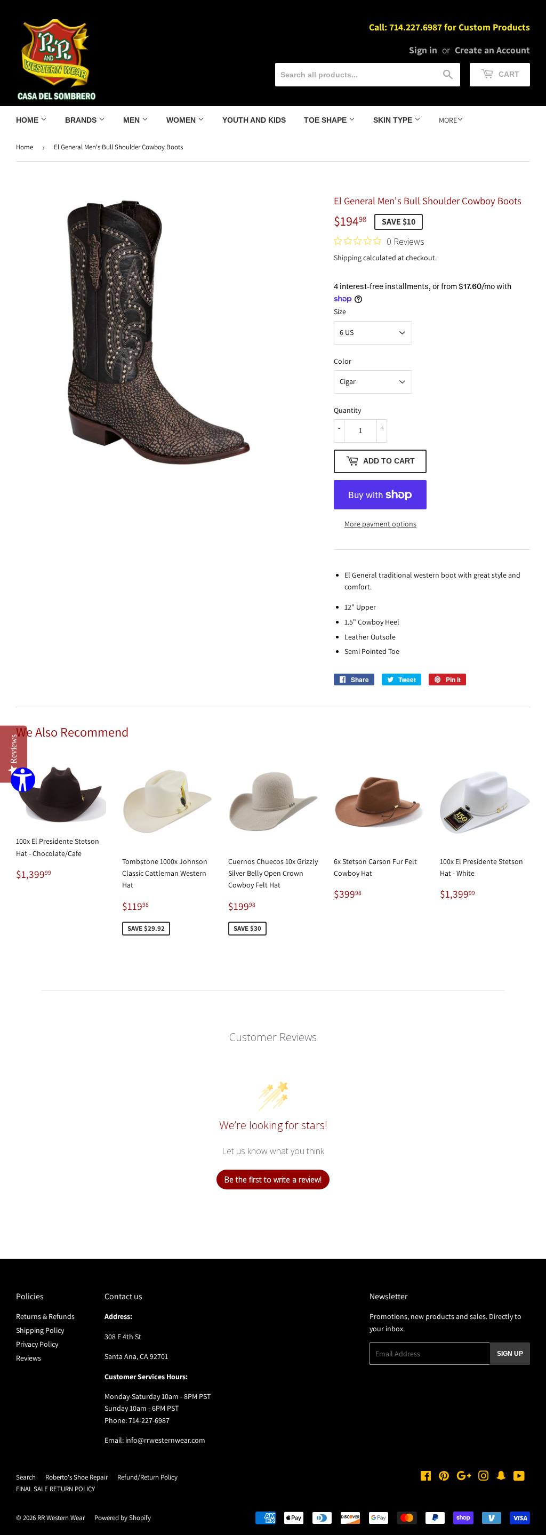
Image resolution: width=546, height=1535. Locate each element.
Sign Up (510, 1353)
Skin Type (393, 120)
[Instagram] (483, 1477)
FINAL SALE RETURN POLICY (55, 1488)
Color (342, 361)
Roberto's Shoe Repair (76, 1477)
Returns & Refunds (45, 1316)
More (448, 120)
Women (182, 120)
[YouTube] (519, 1477)
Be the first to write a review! (273, 1179)
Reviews (28, 1358)
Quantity (347, 410)
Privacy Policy (37, 1344)
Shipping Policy (40, 1330)
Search (26, 1477)
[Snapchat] (501, 1477)
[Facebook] (425, 1477)
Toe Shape (326, 120)
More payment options (380, 524)
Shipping (348, 257)
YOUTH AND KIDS (254, 120)
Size (340, 311)
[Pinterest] (443, 1477)
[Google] (463, 1477)
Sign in (423, 50)
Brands (82, 120)
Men (132, 120)
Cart (507, 74)
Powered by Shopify (122, 1517)
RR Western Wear (61, 1517)
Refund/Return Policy (147, 1477)
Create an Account (492, 50)
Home (28, 120)
